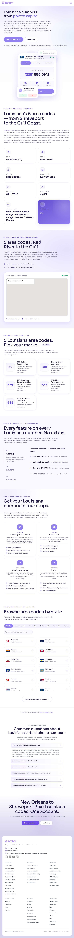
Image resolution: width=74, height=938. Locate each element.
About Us (29, 901)
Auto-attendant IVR (32, 871)
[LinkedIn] (17, 857)
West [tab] (57, 626)
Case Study (53, 921)
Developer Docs (54, 913)
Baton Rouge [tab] (37, 63)
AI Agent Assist (31, 882)
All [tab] (8, 626)
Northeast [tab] (19, 626)
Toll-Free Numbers (32, 865)
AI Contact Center (10, 871)
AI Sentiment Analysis (33, 879)
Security (29, 907)
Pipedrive (7, 910)
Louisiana (7, 130)
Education (52, 924)
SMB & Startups (54, 877)
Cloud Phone (8, 865)
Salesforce (8, 904)
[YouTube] (13, 857)
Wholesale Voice (31, 919)
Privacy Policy (47, 931)
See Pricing (31, 39)
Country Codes (54, 901)
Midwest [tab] (44, 626)
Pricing (29, 904)
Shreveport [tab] (48, 63)
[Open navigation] (71, 3)
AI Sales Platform (9, 874)
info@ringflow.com (12, 850)
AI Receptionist (31, 877)
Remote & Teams (54, 885)
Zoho (6, 907)
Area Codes (53, 904)
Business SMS (9, 882)
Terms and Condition (57, 931)
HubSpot (7, 901)
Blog (51, 907)
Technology (53, 874)
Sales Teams (53, 882)
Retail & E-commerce (55, 871)
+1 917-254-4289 (12, 848)
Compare (52, 910)
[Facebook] (10, 857)
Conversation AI (9, 891)
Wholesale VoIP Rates (33, 922)
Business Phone (9, 868)
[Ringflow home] (7, 2)
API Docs (52, 916)
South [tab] (32, 626)
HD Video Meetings (10, 879)
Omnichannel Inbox (10, 877)
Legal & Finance (54, 868)
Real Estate (53, 865)
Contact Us (30, 910)
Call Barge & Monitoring (33, 874)
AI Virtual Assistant (10, 894)
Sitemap (67, 931)
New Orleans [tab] (26, 63)
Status (51, 918)
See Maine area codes (46, 712)
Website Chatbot (9, 888)
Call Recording (31, 868)
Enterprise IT (53, 879)
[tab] (14, 455)
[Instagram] (6, 857)
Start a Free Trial (12, 39)
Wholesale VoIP (31, 916)
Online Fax (8, 885)
